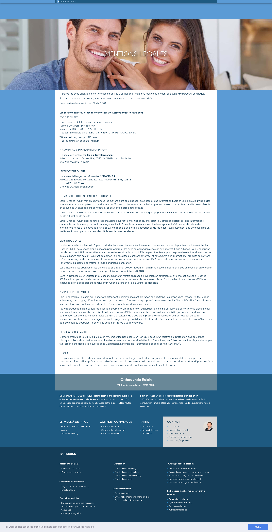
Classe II (65, 468)
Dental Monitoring (69, 433)
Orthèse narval (122, 493)
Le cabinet (174, 426)
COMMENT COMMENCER (116, 421)
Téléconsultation (176, 433)
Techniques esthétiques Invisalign (77, 503)
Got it (258, 527)
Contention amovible (125, 468)
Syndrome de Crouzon (180, 502)
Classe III (75, 468)
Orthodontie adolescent (113, 430)
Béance (77, 472)
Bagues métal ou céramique (74, 486)
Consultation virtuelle (179, 430)
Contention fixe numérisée (127, 475)
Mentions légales (69, 2)
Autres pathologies (178, 509)
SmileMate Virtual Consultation (75, 426)
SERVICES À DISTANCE (74, 421)
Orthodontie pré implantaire (128, 500)
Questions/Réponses (179, 440)
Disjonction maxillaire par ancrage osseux (189, 472)
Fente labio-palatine (178, 499)
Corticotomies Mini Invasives (182, 468)
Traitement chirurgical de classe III (185, 482)
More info (89, 527)
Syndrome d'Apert (178, 506)
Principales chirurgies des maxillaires (186, 475)
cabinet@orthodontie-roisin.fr (82, 140)
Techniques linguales (71, 513)
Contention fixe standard (127, 472)
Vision (64, 430)
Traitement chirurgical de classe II (185, 479)
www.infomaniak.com (82, 186)
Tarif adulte (147, 433)
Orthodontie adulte (110, 433)
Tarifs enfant (147, 426)
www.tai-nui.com (80, 161)
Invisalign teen (68, 490)
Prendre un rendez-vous (180, 437)
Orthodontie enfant (110, 426)
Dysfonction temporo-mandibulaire (132, 496)
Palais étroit (67, 472)
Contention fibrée (123, 479)
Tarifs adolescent (150, 430)
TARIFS (144, 421)
